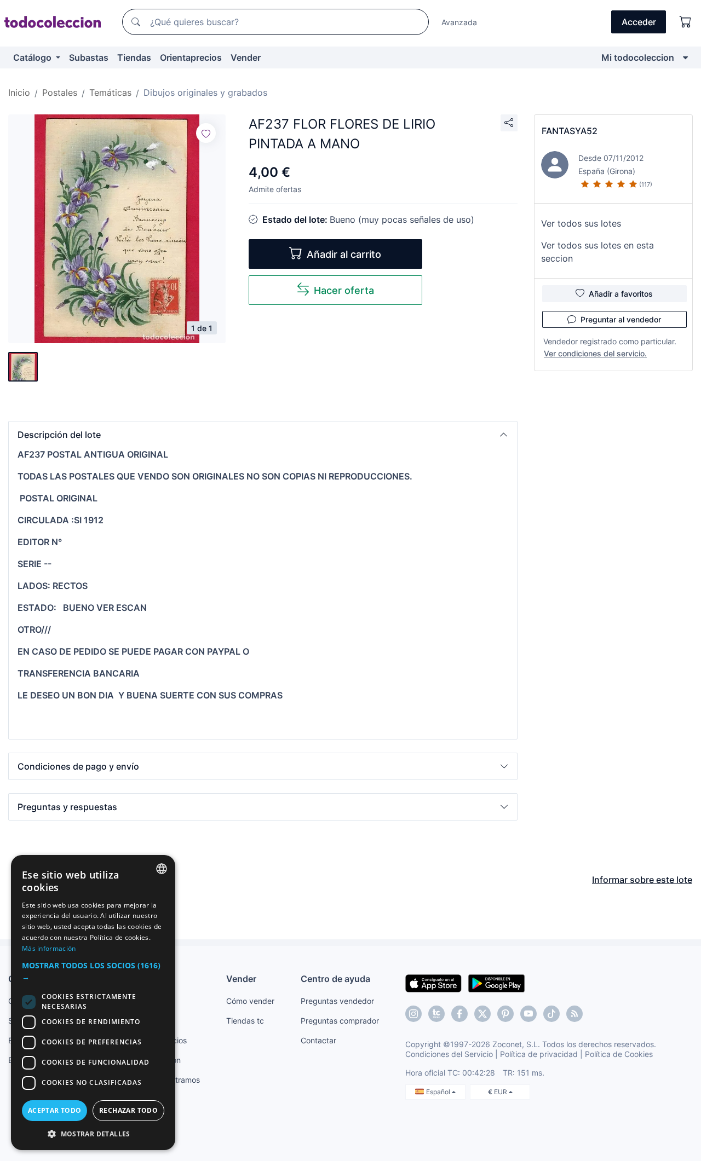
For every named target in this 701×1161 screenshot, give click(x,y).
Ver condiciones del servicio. (595, 353)
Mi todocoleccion (637, 57)
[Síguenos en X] (482, 1014)
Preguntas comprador (340, 1020)
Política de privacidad (539, 1054)
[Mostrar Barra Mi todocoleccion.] (685, 57)
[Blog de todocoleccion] (574, 1014)
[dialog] (93, 1002)
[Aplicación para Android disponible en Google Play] (496, 982)
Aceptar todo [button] (55, 1110)
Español (439, 1092)
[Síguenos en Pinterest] (505, 1014)
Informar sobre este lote (642, 879)
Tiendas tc (245, 1020)
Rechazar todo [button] (128, 1110)
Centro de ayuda (335, 978)
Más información (49, 948)
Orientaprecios (191, 57)
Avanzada (459, 22)
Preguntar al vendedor (621, 319)
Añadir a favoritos (621, 293)
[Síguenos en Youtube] (528, 1014)
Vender (246, 57)
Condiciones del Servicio (449, 1054)
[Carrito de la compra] (685, 22)
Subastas (88, 57)
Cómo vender (250, 1001)
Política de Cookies (619, 1054)
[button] (263, 434)
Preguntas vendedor (337, 1001)
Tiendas (134, 57)
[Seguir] (206, 133)
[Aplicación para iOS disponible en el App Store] (433, 982)
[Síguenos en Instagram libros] (436, 1014)
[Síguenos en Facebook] (459, 1014)
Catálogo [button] (33, 57)
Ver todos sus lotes (581, 223)
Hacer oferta (344, 290)
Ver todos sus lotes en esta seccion (597, 252)
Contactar (318, 1040)
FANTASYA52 (569, 130)
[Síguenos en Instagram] (413, 1014)
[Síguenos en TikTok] (551, 1014)
